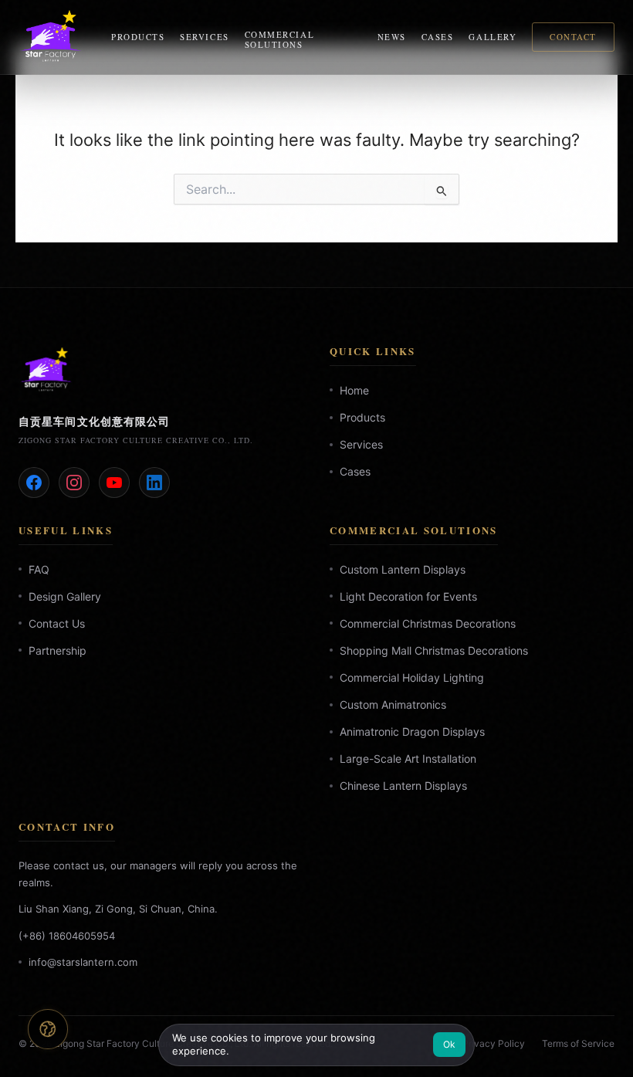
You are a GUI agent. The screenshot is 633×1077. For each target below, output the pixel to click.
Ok (449, 1044)
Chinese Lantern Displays (403, 785)
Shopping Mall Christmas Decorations (434, 650)
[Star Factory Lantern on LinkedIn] (154, 482)
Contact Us (57, 623)
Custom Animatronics (393, 704)
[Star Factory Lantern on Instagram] (74, 482)
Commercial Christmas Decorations (428, 623)
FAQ (39, 568)
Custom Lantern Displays (402, 568)
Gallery (492, 37)
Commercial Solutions (279, 39)
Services (204, 37)
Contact (573, 36)
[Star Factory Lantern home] (56, 37)
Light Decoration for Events (408, 596)
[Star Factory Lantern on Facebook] (34, 482)
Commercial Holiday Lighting (412, 677)
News (391, 37)
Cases (437, 37)
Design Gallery (65, 596)
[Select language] (47, 1028)
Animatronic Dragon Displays (412, 731)
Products (137, 37)
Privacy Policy (493, 1043)
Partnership (57, 650)
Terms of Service (578, 1043)
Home (354, 390)
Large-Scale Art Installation (408, 758)
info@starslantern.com (83, 962)
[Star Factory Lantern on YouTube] (114, 482)
